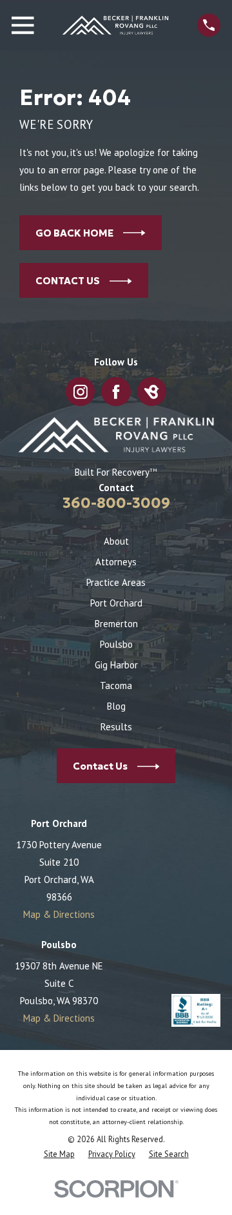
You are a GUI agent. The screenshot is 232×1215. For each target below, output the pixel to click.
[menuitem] (59, 1154)
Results (116, 727)
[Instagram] (80, 392)
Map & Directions (59, 914)
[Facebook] (116, 392)
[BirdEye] (151, 392)
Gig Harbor (116, 665)
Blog (116, 706)
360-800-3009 (116, 503)
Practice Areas (116, 582)
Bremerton (116, 623)
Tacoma (116, 685)
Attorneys (116, 562)
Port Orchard (116, 603)
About (116, 541)
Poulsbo (116, 644)
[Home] (115, 25)
